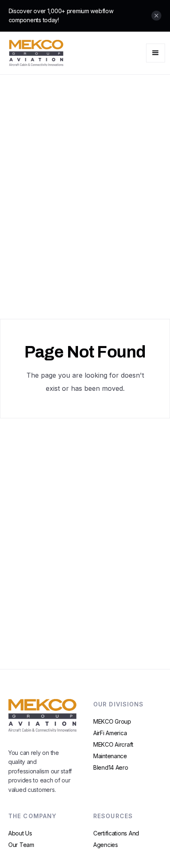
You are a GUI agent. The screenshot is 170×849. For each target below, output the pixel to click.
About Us (20, 833)
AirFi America (110, 732)
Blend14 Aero (110, 767)
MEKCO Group (112, 721)
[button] (155, 53)
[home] (34, 53)
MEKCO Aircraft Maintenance (113, 750)
